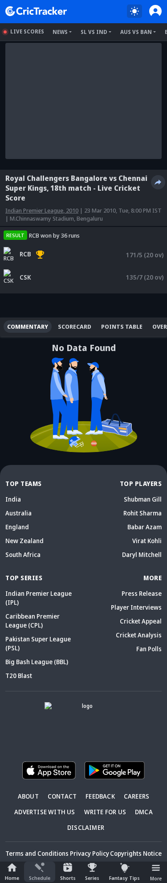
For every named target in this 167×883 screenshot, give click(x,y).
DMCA (144, 812)
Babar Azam (144, 527)
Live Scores (27, 31)
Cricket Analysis (139, 635)
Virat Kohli (147, 540)
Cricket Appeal (141, 621)
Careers (136, 796)
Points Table (122, 326)
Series (92, 878)
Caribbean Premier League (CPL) (32, 620)
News (60, 32)
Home (12, 878)
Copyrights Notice (136, 853)
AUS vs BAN (136, 32)
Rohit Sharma (142, 513)
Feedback (100, 796)
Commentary (27, 326)
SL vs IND (94, 32)
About (28, 796)
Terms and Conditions (37, 853)
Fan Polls (149, 648)
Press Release (142, 593)
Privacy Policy (89, 853)
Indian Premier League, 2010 (41, 210)
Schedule (39, 878)
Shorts (68, 878)
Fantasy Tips (124, 878)
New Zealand (24, 540)
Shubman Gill (143, 499)
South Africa (23, 554)
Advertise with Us (44, 812)
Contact (62, 796)
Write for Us (105, 812)
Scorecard (74, 326)
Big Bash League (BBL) (36, 661)
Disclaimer (85, 827)
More (156, 878)
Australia (18, 513)
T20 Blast (18, 675)
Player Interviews (136, 607)
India (13, 499)
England (17, 527)
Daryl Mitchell (142, 554)
